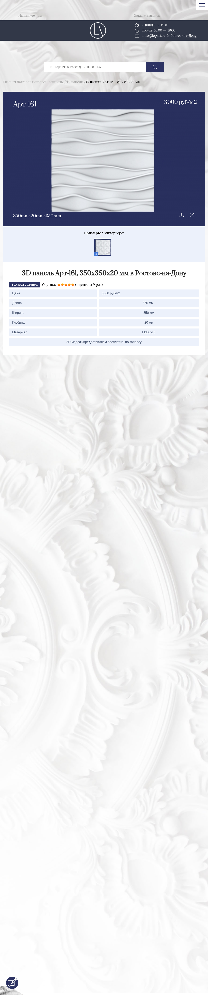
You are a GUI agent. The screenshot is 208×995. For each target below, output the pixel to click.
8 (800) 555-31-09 (155, 25)
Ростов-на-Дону (184, 36)
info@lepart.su (153, 36)
